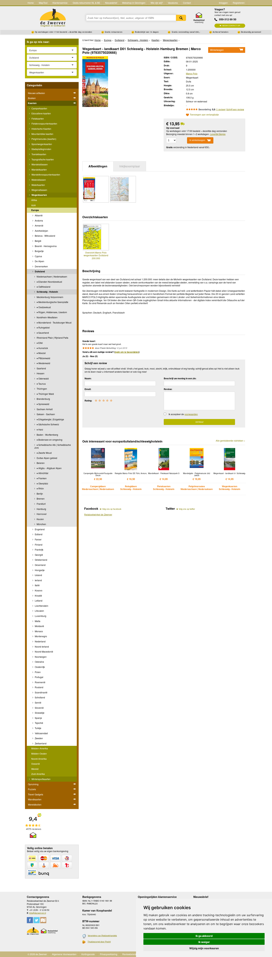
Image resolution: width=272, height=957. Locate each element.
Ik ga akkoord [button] (204, 935)
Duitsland (39, 271)
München (41, 524)
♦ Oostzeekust (43, 307)
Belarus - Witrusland (44, 235)
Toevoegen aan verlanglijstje (204, 115)
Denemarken (41, 266)
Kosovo (38, 590)
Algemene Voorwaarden (64, 954)
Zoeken (181, 18)
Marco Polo (191, 73)
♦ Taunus (41, 383)
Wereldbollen (34, 804)
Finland (38, 544)
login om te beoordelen (127, 352)
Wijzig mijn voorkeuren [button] (204, 948)
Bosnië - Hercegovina (45, 246)
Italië (37, 585)
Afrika (34, 200)
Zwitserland (40, 743)
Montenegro (40, 636)
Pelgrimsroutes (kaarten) (43, 138)
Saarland (41, 368)
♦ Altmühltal (42, 473)
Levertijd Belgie (218, 134)
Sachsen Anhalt (44, 409)
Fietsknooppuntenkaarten (44, 123)
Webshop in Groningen (133, 2)
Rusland (38, 687)
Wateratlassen (38, 179)
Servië (37, 702)
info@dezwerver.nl (37, 912)
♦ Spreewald (42, 404)
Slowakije (39, 712)
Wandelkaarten (39, 169)
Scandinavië (40, 692)
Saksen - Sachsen (45, 414)
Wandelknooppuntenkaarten (45, 174)
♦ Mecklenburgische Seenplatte (52, 302)
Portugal (38, 677)
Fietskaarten (37, 118)
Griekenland (40, 559)
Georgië (38, 554)
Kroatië (38, 595)
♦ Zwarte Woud (44, 452)
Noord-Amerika (39, 758)
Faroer (37, 539)
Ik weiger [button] (204, 942)
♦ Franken (41, 478)
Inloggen (223, 2)
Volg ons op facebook (111, 509)
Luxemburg (40, 615)
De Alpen (39, 261)
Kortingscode (88, 954)
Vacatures (173, 2)
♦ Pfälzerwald (43, 358)
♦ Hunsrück (42, 348)
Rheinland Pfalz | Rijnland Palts (52, 337)
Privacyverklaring (108, 954)
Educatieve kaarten (41, 113)
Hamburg (41, 508)
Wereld (34, 768)
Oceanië (35, 763)
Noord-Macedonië (43, 651)
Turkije (37, 728)
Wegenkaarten (39, 195)
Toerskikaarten (38, 154)
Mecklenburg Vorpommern (49, 297)
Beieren (40, 462)
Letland (38, 600)
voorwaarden (191, 414)
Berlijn (39, 493)
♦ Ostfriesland (43, 286)
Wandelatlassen (39, 164)
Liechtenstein (41, 605)
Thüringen (41, 388)
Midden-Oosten (39, 753)
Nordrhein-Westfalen (47, 317)
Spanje (38, 717)
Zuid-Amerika (38, 773)
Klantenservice (60, 2)
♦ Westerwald (43, 363)
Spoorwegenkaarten (41, 144)
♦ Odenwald (42, 378)
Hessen (40, 373)
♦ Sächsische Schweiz (47, 424)
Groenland (40, 564)
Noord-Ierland (41, 646)
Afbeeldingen (97, 166)
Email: (88, 389)
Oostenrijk (39, 666)
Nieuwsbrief (111, 2)
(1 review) (221, 109)
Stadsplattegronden (41, 149)
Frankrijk (38, 549)
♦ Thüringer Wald (45, 393)
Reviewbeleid (129, 954)
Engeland (39, 529)
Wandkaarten (34, 799)
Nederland (40, 641)
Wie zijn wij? (157, 2)
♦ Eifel (39, 342)
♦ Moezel (41, 353)
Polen (37, 672)
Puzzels (32, 789)
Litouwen (39, 610)
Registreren (239, 2)
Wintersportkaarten (41, 779)
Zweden (38, 738)
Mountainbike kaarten (42, 133)
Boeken (32, 98)
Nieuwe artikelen (36, 93)
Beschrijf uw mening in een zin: (180, 378)
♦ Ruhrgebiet (43, 327)
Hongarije (39, 570)
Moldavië (39, 626)
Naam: (88, 378)
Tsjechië (38, 722)
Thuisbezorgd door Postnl (99, 941)
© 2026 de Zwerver (37, 954)
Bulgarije (39, 251)
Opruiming (33, 784)
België (37, 240)
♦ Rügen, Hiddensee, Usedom (51, 312)
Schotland (39, 697)
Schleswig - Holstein (47, 291)
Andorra (38, 220)
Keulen (40, 519)
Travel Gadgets (35, 794)
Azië (33, 205)
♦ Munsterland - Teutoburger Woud (53, 322)
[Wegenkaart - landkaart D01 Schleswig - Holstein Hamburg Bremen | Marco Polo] (95, 81)
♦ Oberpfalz (42, 483)
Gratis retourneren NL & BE (86, 2)
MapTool (43, 2)
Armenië (38, 225)
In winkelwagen (197, 140)
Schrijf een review (235, 109)
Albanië (38, 215)
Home (31, 2)
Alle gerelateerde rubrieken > (230, 440)
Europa (35, 210)
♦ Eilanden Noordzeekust (49, 281)
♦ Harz (39, 429)
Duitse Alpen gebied (46, 457)
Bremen (40, 498)
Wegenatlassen (39, 189)
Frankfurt (41, 503)
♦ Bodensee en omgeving (49, 439)
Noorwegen (40, 656)
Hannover (41, 513)
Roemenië (39, 682)
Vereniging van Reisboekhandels (102, 935)
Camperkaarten (39, 108)
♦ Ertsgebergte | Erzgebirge (50, 419)
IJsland (38, 575)
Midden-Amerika (39, 748)
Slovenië (39, 707)
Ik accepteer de (183, 414)
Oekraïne (39, 661)
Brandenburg (43, 398)
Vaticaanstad (41, 733)
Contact (187, 2)
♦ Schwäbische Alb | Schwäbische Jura (52, 446)
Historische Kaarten (41, 128)
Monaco (38, 631)
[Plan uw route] (43, 920)
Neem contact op (231, 26)
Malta (37, 621)
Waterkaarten (38, 184)
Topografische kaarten (42, 159)
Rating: (88, 400)
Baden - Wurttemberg (47, 434)
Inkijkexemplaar (129, 166)
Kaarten (32, 103)
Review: (168, 389)
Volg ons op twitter (187, 509)
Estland (38, 534)
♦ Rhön (40, 488)
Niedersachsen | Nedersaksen (51, 276)
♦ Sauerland (42, 332)
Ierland (38, 580)
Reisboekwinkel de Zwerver (98, 514)
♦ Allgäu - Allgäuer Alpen (49, 468)
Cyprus (38, 256)
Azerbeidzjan (41, 230)
